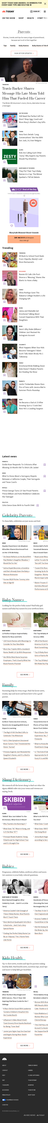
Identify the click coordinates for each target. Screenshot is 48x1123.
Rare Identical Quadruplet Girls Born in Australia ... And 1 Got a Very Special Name (17, 925)
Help (3, 1075)
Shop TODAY (31, 1095)
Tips (5, 45)
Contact (5, 1070)
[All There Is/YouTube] (24, 70)
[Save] (4, 125)
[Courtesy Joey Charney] (16, 981)
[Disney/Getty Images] (16, 532)
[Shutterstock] (16, 620)
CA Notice (5, 1105)
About (4, 1065)
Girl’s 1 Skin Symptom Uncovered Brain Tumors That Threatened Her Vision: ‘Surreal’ (16, 743)
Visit (3, 1080)
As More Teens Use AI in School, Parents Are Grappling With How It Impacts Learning (15, 725)
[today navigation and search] (45, 11)
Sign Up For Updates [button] (23, 53)
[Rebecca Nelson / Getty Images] (16, 708)
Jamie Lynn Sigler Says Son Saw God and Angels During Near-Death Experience (16, 1034)
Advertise (31, 1085)
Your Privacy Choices (12, 1100)
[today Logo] (4, 1059)
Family (12, 45)
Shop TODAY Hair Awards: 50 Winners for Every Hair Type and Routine (22, 4)
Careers (30, 1070)
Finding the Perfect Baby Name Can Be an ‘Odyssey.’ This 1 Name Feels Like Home (16, 936)
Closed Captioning (33, 1075)
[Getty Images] (16, 886)
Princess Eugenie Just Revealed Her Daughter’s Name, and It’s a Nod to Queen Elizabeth (16, 755)
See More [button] (24, 675)
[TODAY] (16, 803)
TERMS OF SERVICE (33, 1065)
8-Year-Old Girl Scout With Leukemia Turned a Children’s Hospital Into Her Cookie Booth (17, 1012)
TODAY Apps (5, 1085)
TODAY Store (31, 1090)
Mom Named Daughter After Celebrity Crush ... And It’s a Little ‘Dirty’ (15, 903)
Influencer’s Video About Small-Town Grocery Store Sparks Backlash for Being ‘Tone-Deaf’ (17, 1023)
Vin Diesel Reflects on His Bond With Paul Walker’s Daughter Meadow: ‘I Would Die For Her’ (17, 560)
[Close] (45, 4)
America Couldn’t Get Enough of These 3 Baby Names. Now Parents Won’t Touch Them (16, 914)
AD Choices (5, 1090)
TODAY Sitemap (32, 1080)
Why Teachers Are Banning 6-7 (14, 824)
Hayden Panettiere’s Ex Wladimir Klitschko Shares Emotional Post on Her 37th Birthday (15, 549)
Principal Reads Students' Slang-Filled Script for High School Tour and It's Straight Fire (16, 840)
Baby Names (24, 45)
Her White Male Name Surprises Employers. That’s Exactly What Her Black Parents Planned (17, 660)
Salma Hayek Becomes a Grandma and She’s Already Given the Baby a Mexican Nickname (16, 571)
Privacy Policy (6, 1095)
